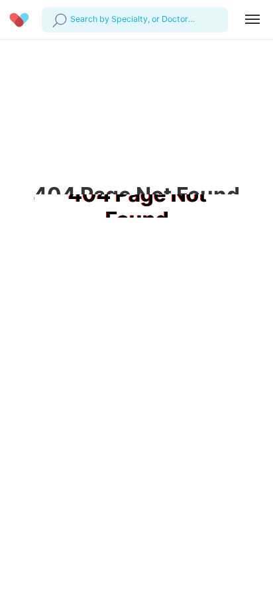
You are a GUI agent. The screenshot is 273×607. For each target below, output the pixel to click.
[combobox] (72, 19)
